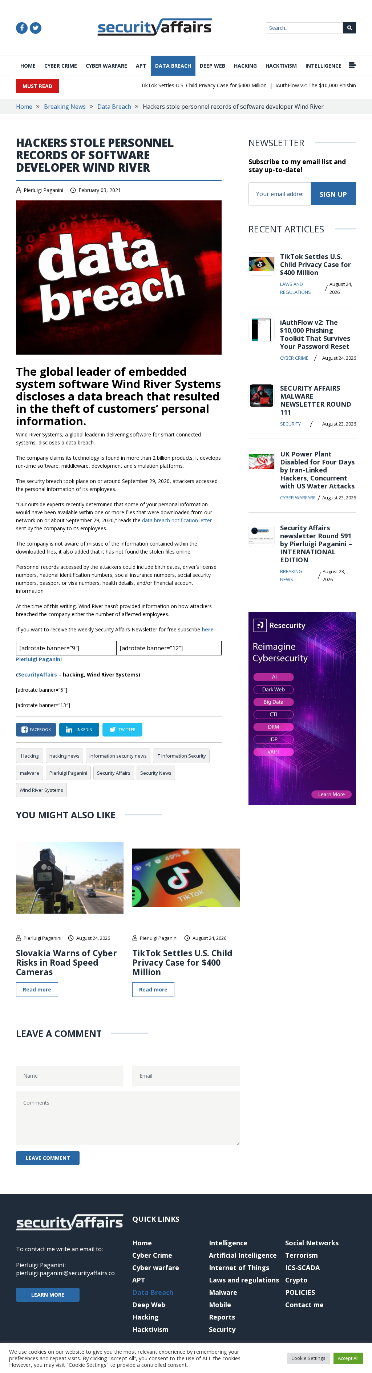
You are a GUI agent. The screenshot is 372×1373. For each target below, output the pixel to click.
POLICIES (300, 1292)
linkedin (83, 729)
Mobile (220, 1304)
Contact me (304, 1304)
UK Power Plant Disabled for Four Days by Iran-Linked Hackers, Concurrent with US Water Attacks (317, 470)
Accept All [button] (348, 1358)
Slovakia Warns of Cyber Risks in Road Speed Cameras (66, 962)
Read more (37, 989)
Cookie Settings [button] (308, 1358)
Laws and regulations (295, 288)
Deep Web (212, 65)
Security (290, 423)
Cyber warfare (106, 65)
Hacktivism (281, 65)
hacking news (64, 756)
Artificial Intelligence (243, 1255)
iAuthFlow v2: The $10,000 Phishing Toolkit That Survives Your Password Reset (315, 334)
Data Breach (173, 65)
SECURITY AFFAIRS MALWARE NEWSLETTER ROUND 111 (315, 400)
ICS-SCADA (302, 1267)
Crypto (296, 1280)
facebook (40, 729)
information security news (118, 756)
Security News (155, 773)
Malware (223, 1292)
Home (28, 65)
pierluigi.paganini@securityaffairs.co (65, 1273)
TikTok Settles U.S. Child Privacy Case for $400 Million (191, 85)
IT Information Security (181, 756)
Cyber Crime (60, 65)
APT (141, 65)
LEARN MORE (47, 1294)
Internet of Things (239, 1267)
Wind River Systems (41, 790)
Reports (222, 1317)
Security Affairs (113, 773)
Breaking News (65, 107)
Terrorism (301, 1255)
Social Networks (312, 1242)
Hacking (245, 65)
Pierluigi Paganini (43, 190)
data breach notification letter (177, 520)
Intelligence (323, 65)
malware (29, 773)
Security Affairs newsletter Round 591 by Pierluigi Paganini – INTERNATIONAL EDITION (316, 543)
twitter (127, 729)
